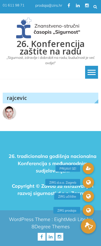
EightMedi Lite (70, 219)
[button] (88, 226)
